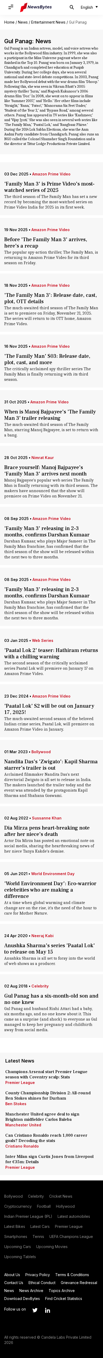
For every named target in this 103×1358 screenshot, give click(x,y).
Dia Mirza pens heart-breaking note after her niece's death (47, 831)
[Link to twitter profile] (35, 1310)
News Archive (31, 1290)
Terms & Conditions (72, 1274)
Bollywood (41, 751)
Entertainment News (48, 22)
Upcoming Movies (52, 1246)
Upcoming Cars (17, 1246)
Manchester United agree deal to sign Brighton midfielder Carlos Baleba (42, 1117)
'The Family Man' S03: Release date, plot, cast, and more (47, 359)
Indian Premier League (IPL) (28, 1216)
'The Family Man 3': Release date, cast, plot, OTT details (50, 298)
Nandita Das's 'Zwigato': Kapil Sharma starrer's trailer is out (51, 765)
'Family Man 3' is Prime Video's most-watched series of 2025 (49, 187)
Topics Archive (62, 1290)
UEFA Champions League (71, 1236)
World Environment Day (52, 873)
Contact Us (13, 1282)
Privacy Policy (37, 1274)
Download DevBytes (22, 1298)
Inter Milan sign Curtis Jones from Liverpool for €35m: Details (49, 1159)
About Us (12, 1274)
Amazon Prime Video (51, 174)
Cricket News (60, 1196)
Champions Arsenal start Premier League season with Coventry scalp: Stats (46, 1074)
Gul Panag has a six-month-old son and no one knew (51, 999)
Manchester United (23, 1125)
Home (9, 22)
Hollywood (65, 1206)
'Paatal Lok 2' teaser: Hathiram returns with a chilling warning (51, 653)
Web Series (42, 640)
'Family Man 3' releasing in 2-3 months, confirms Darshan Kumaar (47, 531)
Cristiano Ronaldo (22, 1146)
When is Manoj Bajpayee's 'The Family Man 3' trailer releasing (50, 415)
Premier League (20, 1082)
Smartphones (15, 1236)
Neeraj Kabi (42, 935)
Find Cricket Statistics (63, 1298)
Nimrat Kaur (42, 457)
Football (44, 1206)
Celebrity (40, 986)
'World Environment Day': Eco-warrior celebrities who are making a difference (50, 890)
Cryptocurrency (18, 1206)
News (23, 22)
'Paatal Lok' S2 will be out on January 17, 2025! (49, 709)
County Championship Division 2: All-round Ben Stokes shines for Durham (48, 1095)
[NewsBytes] (36, 7)
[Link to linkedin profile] (47, 1310)
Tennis (38, 1236)
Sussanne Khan (47, 818)
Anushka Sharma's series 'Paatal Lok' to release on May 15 (49, 948)
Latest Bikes (14, 1226)
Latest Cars (40, 1226)
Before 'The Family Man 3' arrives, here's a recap (45, 242)
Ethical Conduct (42, 1282)
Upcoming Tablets (20, 1256)
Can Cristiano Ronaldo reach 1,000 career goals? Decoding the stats (46, 1138)
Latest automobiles (74, 1216)
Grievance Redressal (79, 1282)
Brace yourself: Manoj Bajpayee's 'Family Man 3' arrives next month (45, 470)
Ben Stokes (15, 1103)
